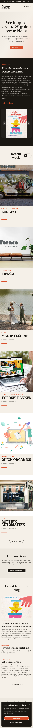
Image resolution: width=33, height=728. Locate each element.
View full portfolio (15, 541)
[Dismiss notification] (31, 1)
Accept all (16, 718)
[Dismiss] (29, 704)
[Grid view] (29, 155)
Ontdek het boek (7, 103)
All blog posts (15, 684)
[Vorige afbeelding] (4, 123)
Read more (10, 713)
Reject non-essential (16, 722)
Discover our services (15, 570)
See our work (15, 47)
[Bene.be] (5, 7)
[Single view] (25, 155)
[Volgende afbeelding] (28, 123)
